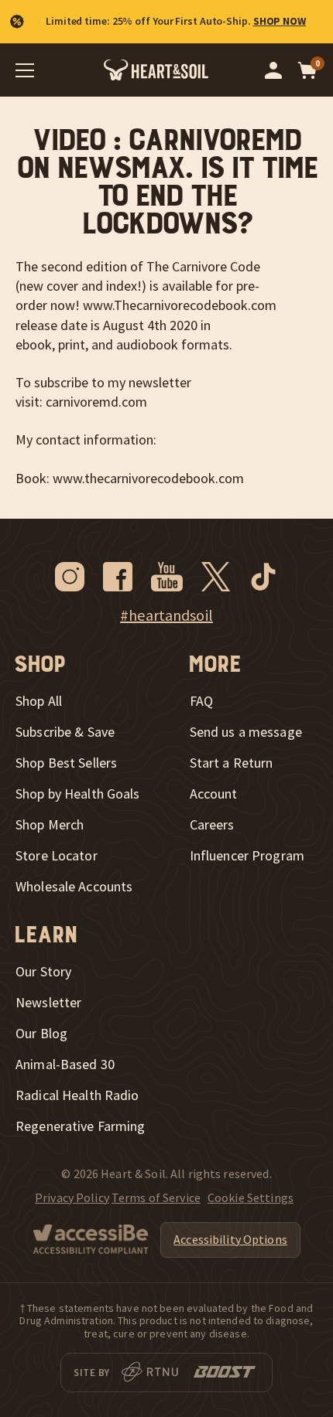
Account (214, 794)
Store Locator (56, 855)
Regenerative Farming (80, 1126)
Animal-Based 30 (65, 1064)
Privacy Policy (72, 1197)
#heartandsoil (166, 615)
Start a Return (231, 763)
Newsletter (48, 1002)
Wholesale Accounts (73, 886)
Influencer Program (247, 855)
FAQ (201, 701)
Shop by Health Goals (77, 794)
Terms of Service (156, 1197)
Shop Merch (49, 825)
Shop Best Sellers (66, 763)
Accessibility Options (230, 1239)
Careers (212, 825)
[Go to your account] (273, 70)
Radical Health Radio (77, 1095)
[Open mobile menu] (24, 70)
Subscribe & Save (65, 732)
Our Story (43, 971)
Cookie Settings (251, 1197)
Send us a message (246, 732)
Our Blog (41, 1033)
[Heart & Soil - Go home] (156, 70)
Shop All (38, 701)
